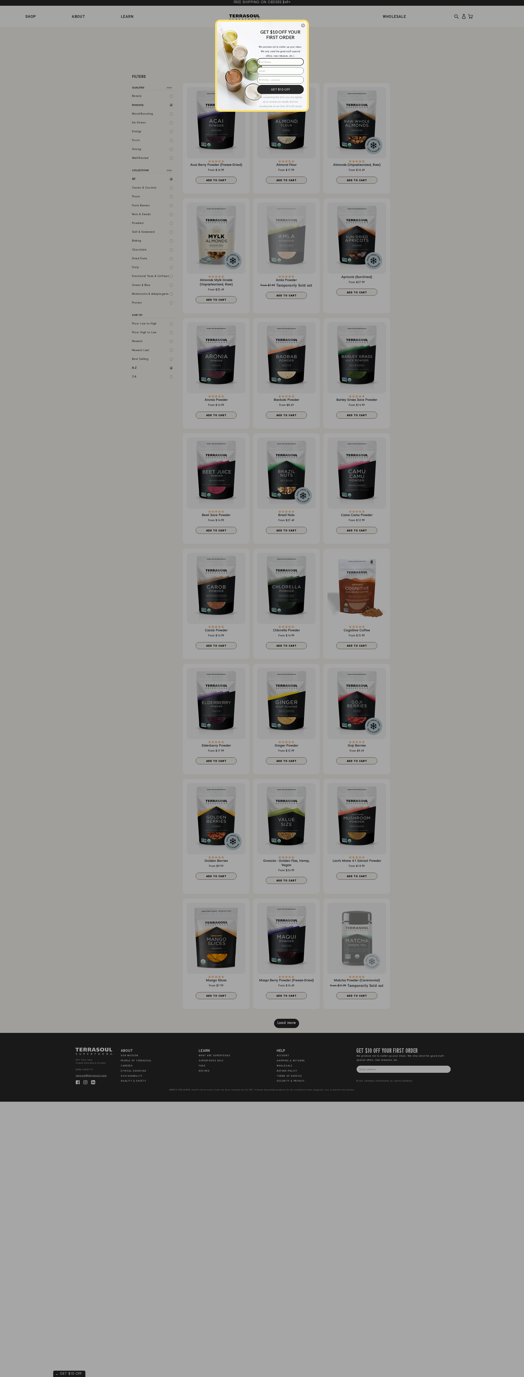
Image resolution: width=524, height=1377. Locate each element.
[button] (303, 25)
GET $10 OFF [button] (280, 89)
